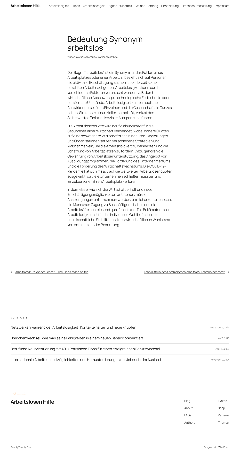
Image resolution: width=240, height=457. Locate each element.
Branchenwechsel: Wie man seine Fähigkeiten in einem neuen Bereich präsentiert (77, 338)
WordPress (223, 447)
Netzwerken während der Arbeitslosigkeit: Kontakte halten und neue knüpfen (73, 327)
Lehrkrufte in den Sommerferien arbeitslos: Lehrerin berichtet (184, 272)
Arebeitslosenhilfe (108, 56)
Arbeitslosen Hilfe (25, 5)
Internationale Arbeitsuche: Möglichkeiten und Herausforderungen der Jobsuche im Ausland (86, 360)
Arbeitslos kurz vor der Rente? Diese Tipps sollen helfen (51, 272)
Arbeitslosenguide (87, 56)
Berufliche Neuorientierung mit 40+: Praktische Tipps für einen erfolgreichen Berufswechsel (85, 349)
